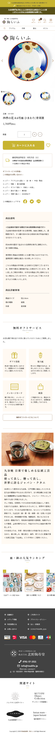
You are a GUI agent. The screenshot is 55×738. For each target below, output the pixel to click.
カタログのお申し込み (38, 629)
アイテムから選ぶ (17, 180)
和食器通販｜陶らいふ (28, 731)
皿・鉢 (28, 180)
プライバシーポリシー (38, 619)
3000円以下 (26, 194)
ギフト (45, 28)
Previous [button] (2, 60)
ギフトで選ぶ (15, 187)
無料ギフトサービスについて (27, 417)
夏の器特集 (21, 184)
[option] (27, 60)
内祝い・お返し (29, 187)
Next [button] (53, 60)
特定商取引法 (12, 624)
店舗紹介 (10, 615)
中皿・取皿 (38, 180)
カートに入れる (26, 145)
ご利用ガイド (35, 615)
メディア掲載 (12, 619)
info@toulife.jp (29, 665)
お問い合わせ (12, 629)
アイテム (12, 28)
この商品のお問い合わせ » (13, 174)
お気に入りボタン (48, 145)
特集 (12, 184)
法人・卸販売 (35, 624)
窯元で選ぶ (15, 190)
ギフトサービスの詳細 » (12, 171)
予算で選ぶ (15, 194)
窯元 (34, 28)
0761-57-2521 (26, 6)
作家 (23, 28)
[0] (39, 21)
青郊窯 (24, 190)
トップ (5, 180)
